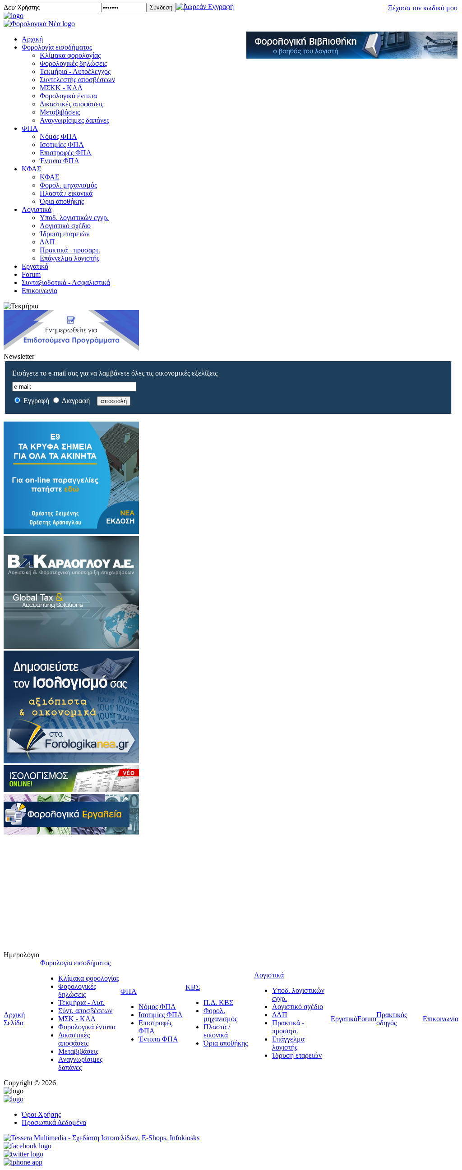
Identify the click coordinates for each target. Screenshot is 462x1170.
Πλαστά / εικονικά (66, 193)
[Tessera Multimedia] (101, 1138)
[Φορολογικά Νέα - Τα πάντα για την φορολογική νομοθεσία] (39, 24)
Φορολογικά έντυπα (68, 96)
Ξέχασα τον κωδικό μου (422, 8)
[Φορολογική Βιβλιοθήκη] (351, 56)
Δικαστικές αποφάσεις (71, 104)
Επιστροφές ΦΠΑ (66, 152)
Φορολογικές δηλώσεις (73, 63)
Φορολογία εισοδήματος (57, 47)
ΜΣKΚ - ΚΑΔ (61, 88)
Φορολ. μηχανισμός (68, 185)
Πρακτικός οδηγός (391, 1019)
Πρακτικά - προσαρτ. (70, 250)
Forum (31, 274)
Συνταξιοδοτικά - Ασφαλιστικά (66, 282)
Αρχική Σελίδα (14, 1019)
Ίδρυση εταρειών (64, 234)
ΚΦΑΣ (31, 169)
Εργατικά (35, 266)
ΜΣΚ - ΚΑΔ (76, 1019)
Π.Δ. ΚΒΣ (218, 1002)
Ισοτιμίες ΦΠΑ (62, 144)
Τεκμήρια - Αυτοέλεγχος (75, 71)
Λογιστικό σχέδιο (65, 225)
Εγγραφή (36, 400)
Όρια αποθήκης (62, 201)
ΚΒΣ (192, 987)
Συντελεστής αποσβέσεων (77, 79)
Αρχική (32, 39)
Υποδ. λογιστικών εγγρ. (74, 217)
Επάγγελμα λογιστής (69, 258)
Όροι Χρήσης (41, 1114)
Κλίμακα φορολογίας (70, 55)
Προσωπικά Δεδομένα (54, 1122)
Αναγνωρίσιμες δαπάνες (74, 120)
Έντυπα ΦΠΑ (59, 161)
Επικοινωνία (39, 290)
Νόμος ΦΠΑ (58, 136)
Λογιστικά (36, 209)
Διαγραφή (76, 400)
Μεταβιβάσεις (60, 112)
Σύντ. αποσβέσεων (85, 1010)
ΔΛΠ (47, 242)
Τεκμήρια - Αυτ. (81, 1002)
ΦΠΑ (30, 128)
